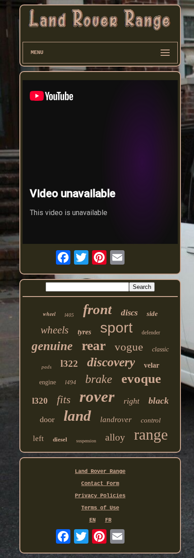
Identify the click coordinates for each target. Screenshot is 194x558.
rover (97, 396)
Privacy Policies (100, 496)
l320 (40, 400)
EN (92, 520)
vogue (129, 347)
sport (116, 328)
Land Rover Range (100, 471)
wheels (55, 330)
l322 (69, 363)
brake (98, 379)
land (77, 416)
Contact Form (100, 484)
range (151, 434)
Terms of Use (100, 508)
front (97, 309)
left (38, 438)
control (151, 420)
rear (94, 345)
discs (129, 312)
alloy (115, 437)
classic (160, 349)
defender (151, 332)
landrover (116, 419)
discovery (111, 362)
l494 (70, 382)
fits (63, 399)
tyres (84, 332)
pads (46, 366)
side (152, 313)
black (158, 400)
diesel (60, 439)
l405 (69, 315)
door (47, 419)
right (131, 400)
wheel (49, 314)
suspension (86, 440)
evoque (141, 378)
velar (151, 365)
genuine (52, 346)
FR (108, 520)
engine (47, 382)
